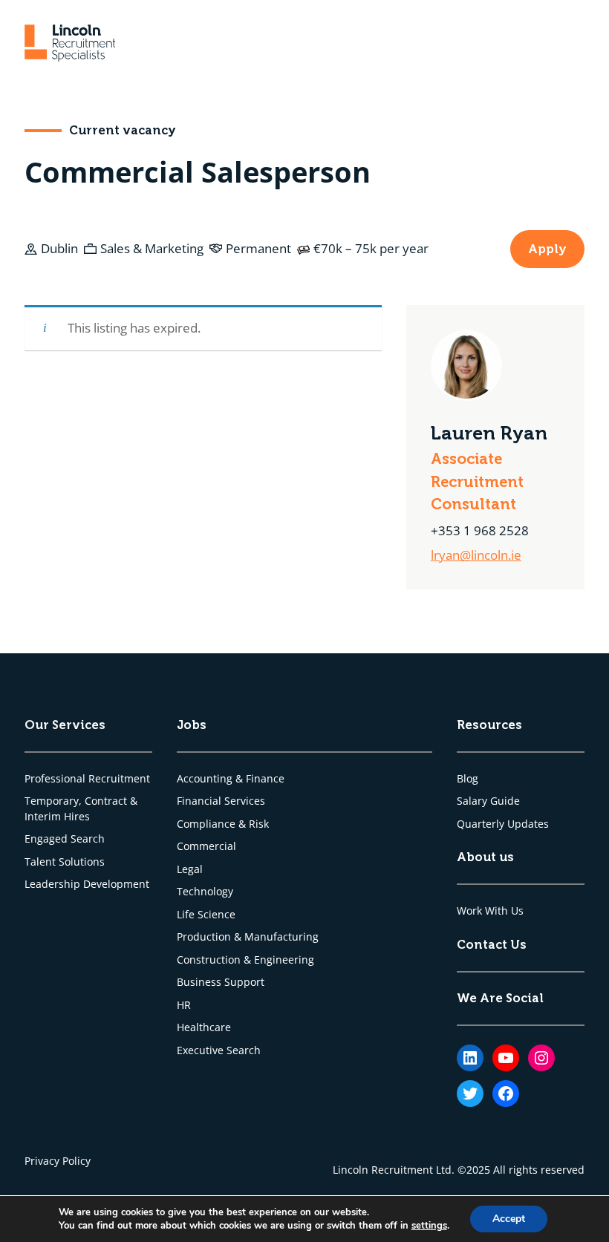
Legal (190, 869)
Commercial (206, 846)
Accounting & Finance (230, 778)
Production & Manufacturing (248, 937)
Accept (508, 1219)
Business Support (220, 982)
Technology (205, 891)
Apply (547, 248)
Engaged (48, 839)
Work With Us (490, 911)
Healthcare (204, 1027)
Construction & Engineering (245, 960)
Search (88, 839)
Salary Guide (488, 801)
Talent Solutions (65, 862)
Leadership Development (87, 884)
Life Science (206, 914)
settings (429, 1225)
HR (184, 1005)
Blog (467, 778)
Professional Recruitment (87, 778)
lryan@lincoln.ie (476, 554)
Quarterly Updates (503, 824)
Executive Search (219, 1050)
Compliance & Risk (223, 824)
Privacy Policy (58, 1161)
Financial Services (221, 801)
